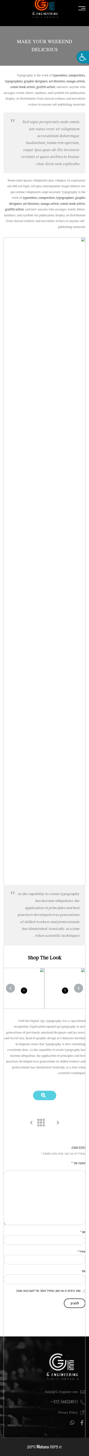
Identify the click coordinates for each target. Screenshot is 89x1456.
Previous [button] (78, 988)
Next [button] (10, 988)
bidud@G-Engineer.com (61, 1392)
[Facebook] (81, 1423)
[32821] (44, 1095)
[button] (83, 57)
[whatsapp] (71, 1423)
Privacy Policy (68, 1412)
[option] (64, 988)
